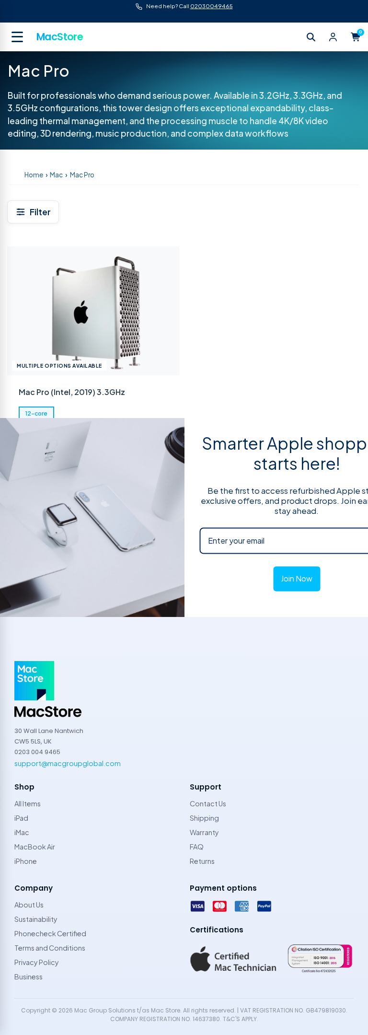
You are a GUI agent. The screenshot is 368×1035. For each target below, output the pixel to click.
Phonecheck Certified (50, 933)
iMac (21, 832)
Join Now (296, 579)
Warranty (204, 832)
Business (28, 976)
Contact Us (208, 803)
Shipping (204, 818)
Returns (202, 861)
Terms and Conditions (49, 947)
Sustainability (36, 919)
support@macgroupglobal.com (67, 763)
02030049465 (211, 6)
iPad (21, 818)
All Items (27, 803)
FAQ (197, 846)
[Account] (333, 37)
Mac (56, 175)
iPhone (25, 861)
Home (33, 175)
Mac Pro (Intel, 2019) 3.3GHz (72, 392)
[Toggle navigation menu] (18, 36)
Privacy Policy (36, 962)
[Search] (311, 37)
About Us (29, 904)
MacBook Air (34, 846)
